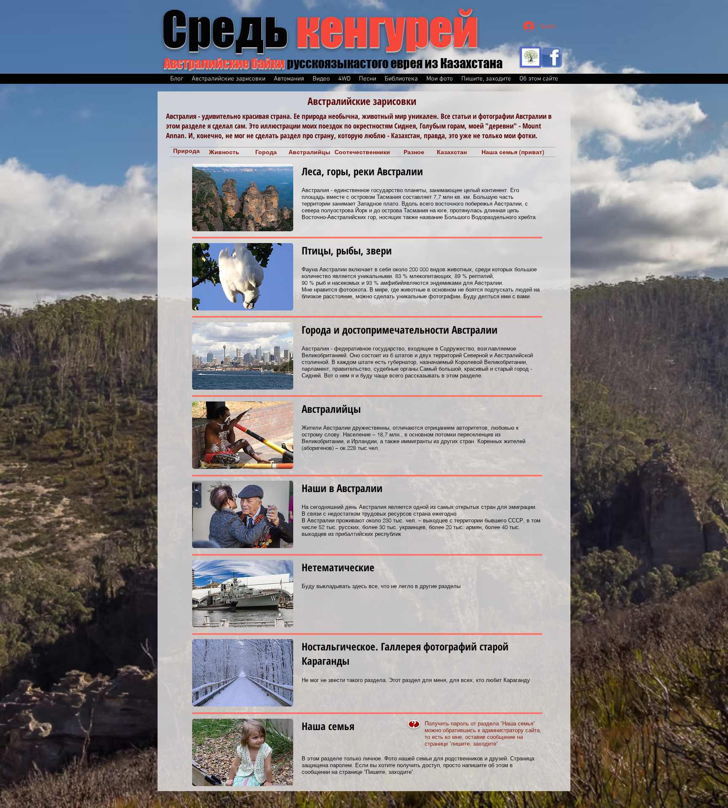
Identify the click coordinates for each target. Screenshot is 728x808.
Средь (320, 28)
